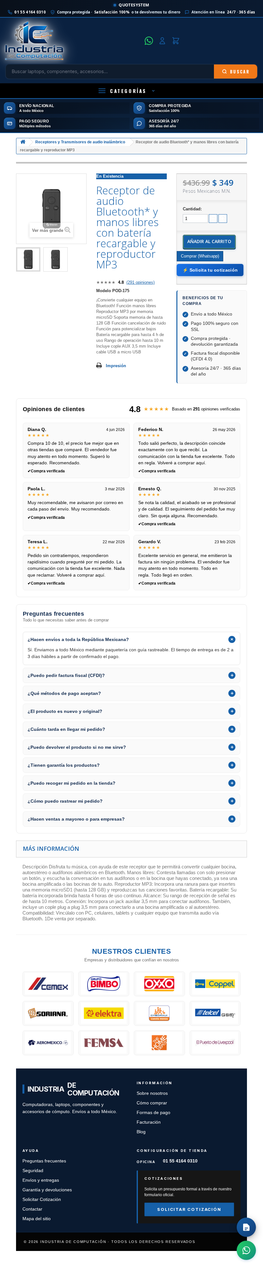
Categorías (128, 90)
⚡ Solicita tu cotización (210, 270)
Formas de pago (153, 1112)
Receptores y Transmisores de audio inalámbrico (80, 142)
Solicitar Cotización (41, 1199)
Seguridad (32, 1170)
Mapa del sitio (36, 1218)
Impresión (116, 365)
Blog (141, 1131)
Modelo (103, 290)
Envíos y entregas (40, 1180)
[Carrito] (176, 41)
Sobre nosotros (152, 1093)
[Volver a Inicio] (23, 142)
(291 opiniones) (140, 282)
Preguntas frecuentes (44, 1161)
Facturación (149, 1122)
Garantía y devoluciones (47, 1189)
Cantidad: (192, 209)
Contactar (32, 1209)
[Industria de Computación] (73, 40)
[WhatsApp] (149, 41)
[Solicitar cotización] (246, 1227)
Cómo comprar (152, 1103)
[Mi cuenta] (162, 41)
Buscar (240, 71)
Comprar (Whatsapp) (200, 256)
